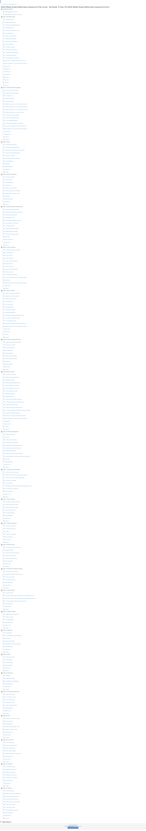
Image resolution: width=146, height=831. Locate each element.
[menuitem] (0, 2)
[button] (0, 1)
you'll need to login (77, 826)
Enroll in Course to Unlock (73, 827)
